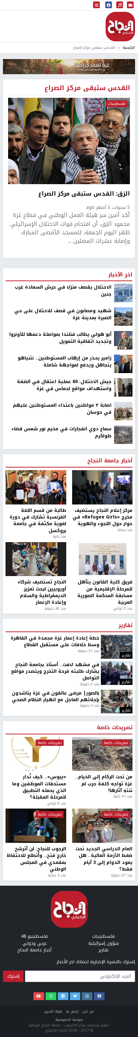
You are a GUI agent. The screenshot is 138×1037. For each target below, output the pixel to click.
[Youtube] (38, 996)
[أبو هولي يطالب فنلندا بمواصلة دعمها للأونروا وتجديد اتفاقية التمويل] (123, 340)
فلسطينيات (116, 103)
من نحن (88, 1011)
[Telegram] (63, 996)
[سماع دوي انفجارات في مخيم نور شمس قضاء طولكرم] (123, 434)
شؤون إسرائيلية (103, 943)
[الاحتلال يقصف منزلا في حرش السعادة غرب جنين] (123, 293)
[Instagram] (87, 996)
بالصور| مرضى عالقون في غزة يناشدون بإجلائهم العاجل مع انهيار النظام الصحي (55, 696)
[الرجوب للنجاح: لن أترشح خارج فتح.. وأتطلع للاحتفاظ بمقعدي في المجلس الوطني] (36, 826)
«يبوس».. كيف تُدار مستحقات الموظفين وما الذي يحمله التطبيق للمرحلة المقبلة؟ (39, 787)
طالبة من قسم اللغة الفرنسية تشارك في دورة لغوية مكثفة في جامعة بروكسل (38, 520)
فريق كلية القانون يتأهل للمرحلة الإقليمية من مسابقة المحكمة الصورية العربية (104, 592)
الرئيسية (129, 47)
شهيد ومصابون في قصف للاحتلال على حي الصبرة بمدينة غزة (63, 314)
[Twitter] (75, 996)
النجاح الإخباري (120, 26)
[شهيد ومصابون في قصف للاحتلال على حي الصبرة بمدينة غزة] (123, 316)
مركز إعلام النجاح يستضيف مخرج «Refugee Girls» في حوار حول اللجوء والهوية (102, 517)
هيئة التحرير (53, 1011)
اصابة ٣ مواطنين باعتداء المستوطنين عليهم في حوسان (62, 409)
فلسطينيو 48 (34, 936)
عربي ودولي (34, 943)
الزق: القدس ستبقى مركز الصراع (84, 194)
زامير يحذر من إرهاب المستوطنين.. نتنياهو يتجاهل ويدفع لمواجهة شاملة (65, 361)
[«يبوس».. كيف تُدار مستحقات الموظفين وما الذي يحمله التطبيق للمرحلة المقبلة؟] (36, 754)
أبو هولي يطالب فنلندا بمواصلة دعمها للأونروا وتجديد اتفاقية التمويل (60, 338)
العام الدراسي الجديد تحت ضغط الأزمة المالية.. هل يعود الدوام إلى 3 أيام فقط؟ (103, 859)
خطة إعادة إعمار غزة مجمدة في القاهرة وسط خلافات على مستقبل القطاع (55, 641)
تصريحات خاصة (114, 728)
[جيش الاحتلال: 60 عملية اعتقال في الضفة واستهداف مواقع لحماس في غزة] (123, 387)
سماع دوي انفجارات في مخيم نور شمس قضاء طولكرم (61, 432)
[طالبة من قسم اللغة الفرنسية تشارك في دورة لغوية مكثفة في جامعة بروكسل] (36, 487)
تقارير (125, 625)
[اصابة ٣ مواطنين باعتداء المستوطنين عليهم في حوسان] (123, 411)
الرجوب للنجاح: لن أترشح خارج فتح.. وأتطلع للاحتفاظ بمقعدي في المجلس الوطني (36, 859)
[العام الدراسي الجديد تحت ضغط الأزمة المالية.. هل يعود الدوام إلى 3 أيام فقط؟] (102, 826)
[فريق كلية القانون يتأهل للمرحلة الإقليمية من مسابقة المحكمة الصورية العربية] (102, 559)
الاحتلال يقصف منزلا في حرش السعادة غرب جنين (63, 290)
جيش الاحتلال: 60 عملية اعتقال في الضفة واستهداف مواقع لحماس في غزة (64, 385)
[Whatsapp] (51, 996)
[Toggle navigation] (96, 5)
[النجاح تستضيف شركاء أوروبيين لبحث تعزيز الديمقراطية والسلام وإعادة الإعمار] (36, 559)
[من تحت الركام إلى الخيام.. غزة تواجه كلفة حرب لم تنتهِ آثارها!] (102, 754)
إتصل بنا (72, 1011)
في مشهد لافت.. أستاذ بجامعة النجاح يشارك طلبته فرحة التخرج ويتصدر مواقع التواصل (55, 671)
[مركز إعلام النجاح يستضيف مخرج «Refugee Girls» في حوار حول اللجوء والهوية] (102, 487)
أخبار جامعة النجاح (109, 461)
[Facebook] (99, 996)
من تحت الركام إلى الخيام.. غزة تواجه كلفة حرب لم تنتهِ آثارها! (103, 784)
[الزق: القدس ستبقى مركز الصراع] (69, 141)
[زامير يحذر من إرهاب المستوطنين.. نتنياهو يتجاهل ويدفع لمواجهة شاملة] (123, 363)
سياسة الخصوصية (69, 1019)
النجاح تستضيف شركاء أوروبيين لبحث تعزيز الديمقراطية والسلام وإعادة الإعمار (42, 592)
